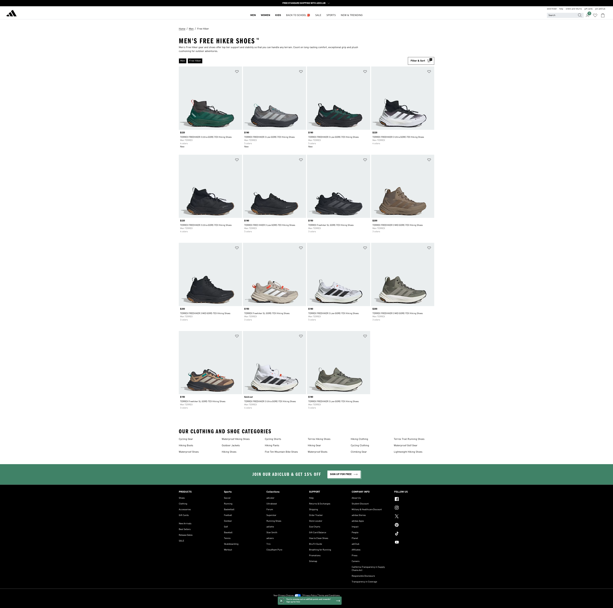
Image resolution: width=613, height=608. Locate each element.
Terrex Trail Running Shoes (409, 439)
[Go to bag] (603, 15)
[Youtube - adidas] (414, 542)
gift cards (588, 9)
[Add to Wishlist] (236, 72)
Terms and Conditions (329, 595)
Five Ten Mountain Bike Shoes (281, 452)
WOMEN (265, 15)
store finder (552, 9)
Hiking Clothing (359, 439)
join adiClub (600, 9)
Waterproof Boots (317, 452)
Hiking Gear (314, 445)
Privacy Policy (310, 595)
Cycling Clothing (360, 445)
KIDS (278, 15)
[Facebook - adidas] (414, 499)
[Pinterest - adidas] (414, 525)
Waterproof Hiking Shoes (236, 439)
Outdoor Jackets (231, 445)
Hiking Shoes (229, 452)
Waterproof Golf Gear (405, 445)
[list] (292, 60)
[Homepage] (11, 14)
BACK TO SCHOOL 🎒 (298, 15)
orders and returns (574, 9)
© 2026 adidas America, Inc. (306, 604)
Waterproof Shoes (189, 452)
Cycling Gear (186, 439)
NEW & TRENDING (352, 15)
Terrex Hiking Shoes (319, 439)
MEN (253, 15)
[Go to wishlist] (595, 15)
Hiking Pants (272, 445)
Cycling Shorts (273, 439)
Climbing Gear (359, 452)
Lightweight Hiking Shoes (408, 452)
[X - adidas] (414, 516)
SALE (318, 15)
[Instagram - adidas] (414, 508)
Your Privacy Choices (283, 595)
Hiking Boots (186, 445)
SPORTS (331, 15)
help (561, 9)
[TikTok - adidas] (414, 534)
